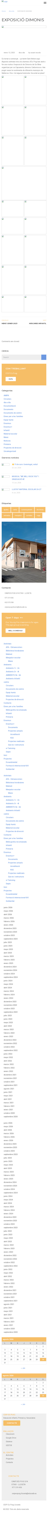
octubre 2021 (9, 1082)
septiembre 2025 (11, 939)
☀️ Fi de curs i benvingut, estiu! (25, 464)
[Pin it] (42, 332)
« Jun (23, 1368)
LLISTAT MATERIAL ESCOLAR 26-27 (26, 489)
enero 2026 (8, 925)
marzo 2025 (9, 956)
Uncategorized (10, 451)
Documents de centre (13, 413)
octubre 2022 (9, 1047)
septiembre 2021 (11, 1085)
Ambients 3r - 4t (12, 672)
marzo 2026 (9, 918)
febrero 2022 (9, 1068)
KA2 (12, 738)
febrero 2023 (9, 1033)
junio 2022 (8, 1054)
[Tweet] (40, 332)
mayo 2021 (8, 1096)
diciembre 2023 (10, 1002)
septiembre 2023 (11, 1012)
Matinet (9, 654)
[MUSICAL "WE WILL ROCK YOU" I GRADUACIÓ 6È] (5, 479)
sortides (29, 515)
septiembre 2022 (11, 1050)
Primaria (9, 717)
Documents (8, 409)
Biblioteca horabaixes (15, 651)
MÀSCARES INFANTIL (37, 323)
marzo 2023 (9, 1029)
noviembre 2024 (10, 970)
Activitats (7, 644)
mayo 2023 (8, 1022)
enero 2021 (8, 1110)
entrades (7, 515)
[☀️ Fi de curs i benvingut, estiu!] (5, 467)
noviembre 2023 (10, 1005)
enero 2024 (8, 998)
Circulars (7, 399)
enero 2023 (8, 1036)
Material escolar (10, 434)
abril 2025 (8, 953)
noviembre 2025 (10, 932)
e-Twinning (10, 748)
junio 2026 (8, 907)
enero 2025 (8, 963)
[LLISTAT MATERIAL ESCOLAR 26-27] (5, 492)
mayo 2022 (8, 1057)
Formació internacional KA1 (17, 766)
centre (6, 682)
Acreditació (15, 734)
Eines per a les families (13, 416)
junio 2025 (8, 946)
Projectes (8, 759)
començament (26, 510)
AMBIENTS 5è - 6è (13, 675)
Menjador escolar (13, 658)
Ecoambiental (11, 762)
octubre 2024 (9, 974)
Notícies (7, 441)
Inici (5, 755)
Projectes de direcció (12, 448)
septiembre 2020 (11, 1117)
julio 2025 (8, 942)
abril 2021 (8, 1099)
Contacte (7, 703)
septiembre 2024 (11, 977)
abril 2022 (8, 1061)
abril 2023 (8, 1026)
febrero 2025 (9, 960)
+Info (10, 379)
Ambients (7, 665)
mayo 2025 (8, 949)
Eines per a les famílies (13, 706)
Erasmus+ (8, 427)
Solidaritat (10, 769)
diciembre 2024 (10, 967)
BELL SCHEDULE (15, 631)
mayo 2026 (8, 911)
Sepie (8, 752)
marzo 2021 (9, 1103)
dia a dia (22, 53)
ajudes (6, 510)
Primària (7, 444)
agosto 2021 (9, 1089)
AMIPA (6, 395)
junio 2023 (8, 1019)
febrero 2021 (9, 1106)
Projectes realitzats (16, 741)
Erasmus (7, 423)
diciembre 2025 (10, 928)
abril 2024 (8, 988)
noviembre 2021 (10, 1078)
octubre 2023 (9, 1008)
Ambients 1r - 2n (13, 668)
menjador (18, 515)
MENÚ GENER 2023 (9, 323)
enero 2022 (8, 1071)
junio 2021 (8, 1092)
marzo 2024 (9, 991)
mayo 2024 (8, 984)
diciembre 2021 (10, 1075)
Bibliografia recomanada (16, 710)
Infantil (6, 430)
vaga (38, 515)
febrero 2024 (9, 995)
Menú (6, 437)
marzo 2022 (9, 1064)
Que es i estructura (16, 745)
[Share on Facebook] (37, 332)
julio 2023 (8, 1015)
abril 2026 (8, 914)
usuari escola (36, 53)
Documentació (10, 406)
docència (40, 510)
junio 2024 (8, 981)
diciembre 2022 (10, 1040)
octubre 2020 (9, 1113)
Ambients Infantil (13, 679)
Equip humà (8, 420)
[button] (11, 1423)
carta (15, 510)
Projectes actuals (15, 731)
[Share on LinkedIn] (45, 332)
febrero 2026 (9, 921)
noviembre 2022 (10, 1043)
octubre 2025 (9, 935)
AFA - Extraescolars (14, 647)
